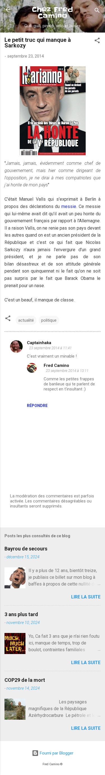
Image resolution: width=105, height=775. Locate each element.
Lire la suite (86, 597)
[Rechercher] (97, 11)
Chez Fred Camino (52, 13)
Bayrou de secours (25, 549)
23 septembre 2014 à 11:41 (50, 348)
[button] (97, 41)
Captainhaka (39, 342)
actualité (26, 320)
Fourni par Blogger (56, 753)
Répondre (37, 405)
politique (49, 320)
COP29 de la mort (24, 680)
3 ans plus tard (21, 614)
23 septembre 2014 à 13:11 (67, 371)
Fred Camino (56, 365)
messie (68, 206)
